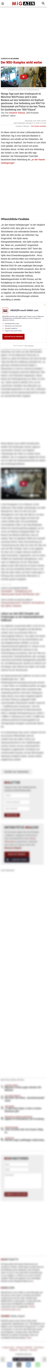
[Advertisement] (23, 31)
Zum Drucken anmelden (38, 126)
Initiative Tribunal (17, 112)
